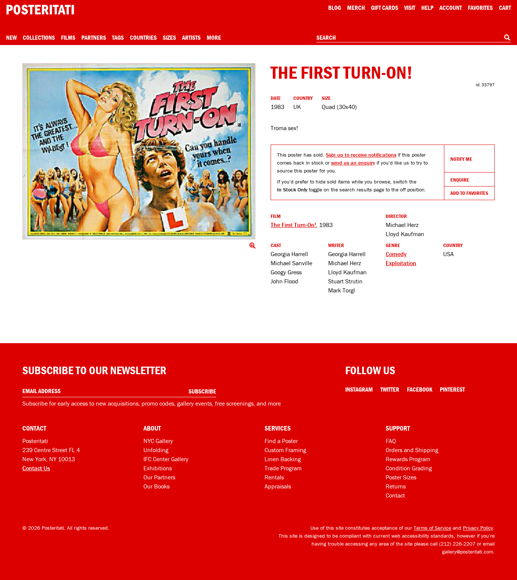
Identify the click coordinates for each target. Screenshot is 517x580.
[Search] (507, 37)
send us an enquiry (353, 162)
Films (68, 37)
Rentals (274, 477)
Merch (356, 7)
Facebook (419, 389)
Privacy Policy (478, 527)
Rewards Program (408, 459)
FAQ (391, 441)
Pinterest (452, 389)
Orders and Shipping (412, 450)
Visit (409, 7)
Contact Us (36, 468)
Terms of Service (432, 527)
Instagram (359, 389)
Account (450, 7)
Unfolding (155, 450)
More (214, 37)
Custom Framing (285, 450)
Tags (118, 37)
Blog (334, 7)
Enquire (459, 179)
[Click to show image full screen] (138, 151)
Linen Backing (283, 459)
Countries (143, 37)
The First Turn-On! (293, 225)
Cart (505, 7)
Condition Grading (409, 468)
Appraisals (278, 486)
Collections (39, 37)
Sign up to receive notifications (361, 154)
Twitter (389, 389)
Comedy (396, 254)
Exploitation (401, 263)
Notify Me (461, 158)
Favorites (480, 7)
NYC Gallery (158, 441)
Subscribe (202, 391)
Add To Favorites (469, 193)
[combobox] (413, 37)
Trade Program (283, 468)
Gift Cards (384, 7)
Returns (396, 486)
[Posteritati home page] (40, 10)
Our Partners (159, 477)
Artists (191, 37)
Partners (93, 37)
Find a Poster (281, 441)
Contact (395, 495)
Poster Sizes (401, 477)
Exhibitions (157, 468)
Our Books (156, 486)
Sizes (169, 37)
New (11, 37)
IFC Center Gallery (165, 459)
